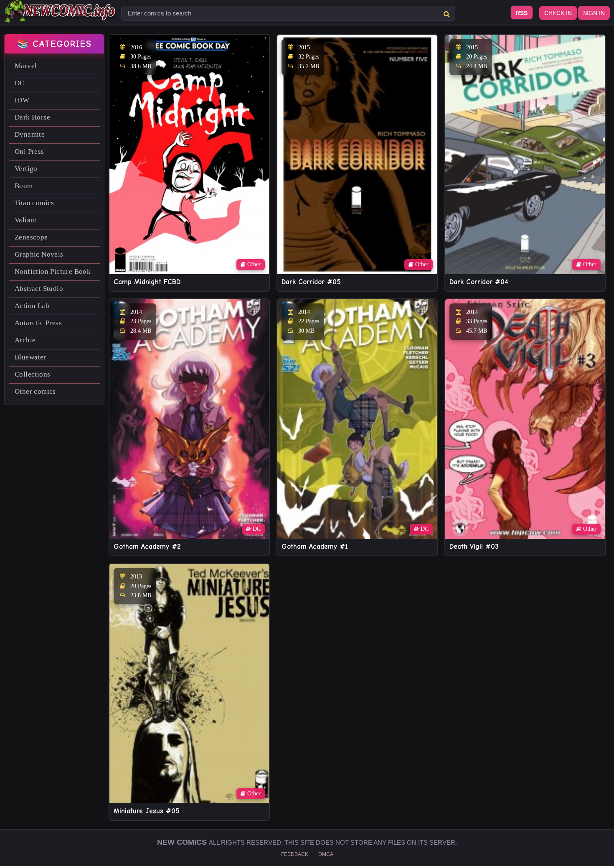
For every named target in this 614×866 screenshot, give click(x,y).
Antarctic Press (38, 323)
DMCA (325, 854)
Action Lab (32, 306)
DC (20, 83)
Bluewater (30, 357)
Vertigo (26, 169)
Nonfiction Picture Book (53, 271)
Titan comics (34, 203)
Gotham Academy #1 (315, 546)
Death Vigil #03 (474, 546)
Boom (24, 186)
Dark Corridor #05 (311, 282)
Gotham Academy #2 (147, 546)
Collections (32, 374)
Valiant (26, 220)
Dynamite (30, 134)
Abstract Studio (39, 289)
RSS (522, 13)
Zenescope (31, 237)
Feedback (294, 854)
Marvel (26, 66)
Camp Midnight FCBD (147, 282)
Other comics (35, 391)
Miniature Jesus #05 (147, 811)
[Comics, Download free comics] (60, 16)
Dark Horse (32, 117)
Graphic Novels (39, 254)
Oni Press (29, 151)
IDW (22, 100)
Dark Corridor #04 (478, 282)
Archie (25, 340)
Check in (558, 13)
